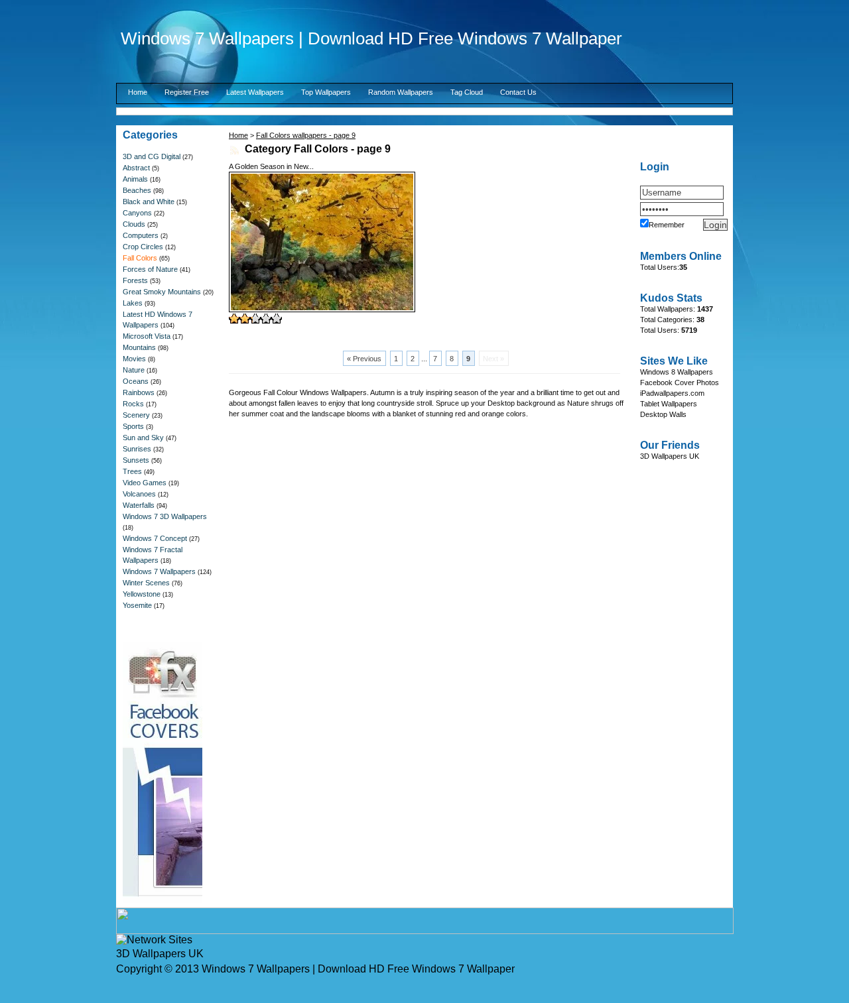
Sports (133, 426)
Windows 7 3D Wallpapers (165, 516)
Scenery (136, 415)
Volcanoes (139, 494)
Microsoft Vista (146, 336)
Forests (135, 280)
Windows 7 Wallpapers (159, 571)
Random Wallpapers (400, 92)
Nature (134, 370)
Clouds (134, 224)
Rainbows (139, 392)
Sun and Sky (143, 438)
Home (137, 92)
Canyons (137, 213)
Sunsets (136, 460)
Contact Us (518, 92)
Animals (135, 179)
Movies (134, 359)
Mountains (139, 347)
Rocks (133, 404)
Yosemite (137, 605)
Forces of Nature (150, 269)
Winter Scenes (146, 583)
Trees (132, 471)
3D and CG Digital (151, 156)
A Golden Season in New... (271, 166)
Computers (141, 235)
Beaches (137, 190)
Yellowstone (142, 594)
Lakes (133, 303)
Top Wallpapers (326, 92)
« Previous (364, 359)
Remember (667, 225)
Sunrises (137, 449)
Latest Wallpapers (255, 92)
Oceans (136, 381)
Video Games (144, 483)
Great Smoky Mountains (162, 292)
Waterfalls (139, 505)
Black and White (148, 202)
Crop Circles (143, 247)
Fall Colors (140, 258)
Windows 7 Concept (155, 538)
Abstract (136, 168)
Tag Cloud (466, 92)
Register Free (186, 92)
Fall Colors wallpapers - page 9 (306, 135)
